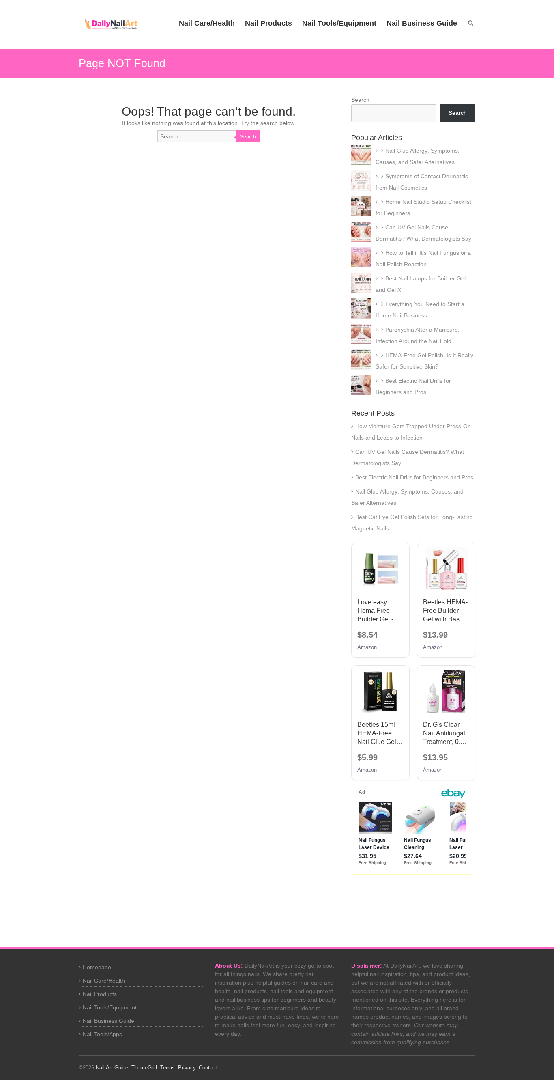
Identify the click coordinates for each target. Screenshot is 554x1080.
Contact (208, 1068)
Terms (167, 1068)
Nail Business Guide (422, 23)
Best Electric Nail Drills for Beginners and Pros (414, 477)
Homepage (97, 967)
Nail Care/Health (207, 23)
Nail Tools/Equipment (339, 23)
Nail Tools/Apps (102, 1034)
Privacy (186, 1068)
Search (248, 137)
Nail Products (268, 23)
